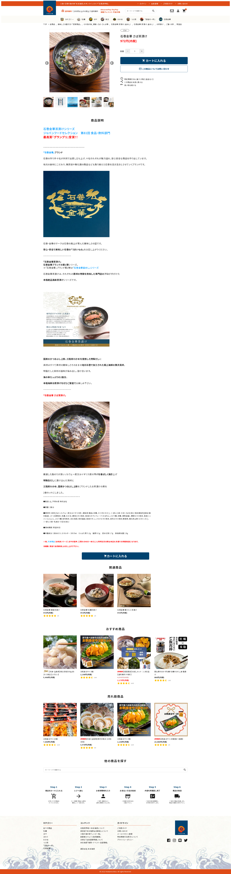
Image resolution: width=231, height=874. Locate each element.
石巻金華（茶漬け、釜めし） (121, 24)
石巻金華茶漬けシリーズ (59, 129)
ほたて (45, 837)
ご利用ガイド (168, 3)
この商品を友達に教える (131, 82)
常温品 (179, 24)
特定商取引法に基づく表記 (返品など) (137, 79)
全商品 (52, 24)
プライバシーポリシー (125, 839)
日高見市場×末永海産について (92, 828)
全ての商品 (47, 828)
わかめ (46, 839)
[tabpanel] (79, 62)
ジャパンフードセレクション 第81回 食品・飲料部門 (76, 133)
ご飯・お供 (170, 24)
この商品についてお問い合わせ (154, 68)
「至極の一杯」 (48, 845)
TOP (45, 24)
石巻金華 (46, 848)
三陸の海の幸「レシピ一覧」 (90, 834)
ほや (45, 834)
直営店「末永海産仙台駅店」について (94, 831)
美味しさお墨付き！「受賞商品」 (69, 24)
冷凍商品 (51, 541)
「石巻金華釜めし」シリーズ (86, 267)
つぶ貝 (45, 842)
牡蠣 (45, 831)
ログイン (143, 3)
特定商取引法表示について (127, 837)
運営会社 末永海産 (87, 849)
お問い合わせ (182, 3)
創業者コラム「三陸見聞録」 (90, 837)
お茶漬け (160, 24)
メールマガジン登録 (124, 834)
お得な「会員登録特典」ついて (91, 839)
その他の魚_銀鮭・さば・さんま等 (95, 24)
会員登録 (154, 3)
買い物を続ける (128, 85)
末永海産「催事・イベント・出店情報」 (94, 842)
